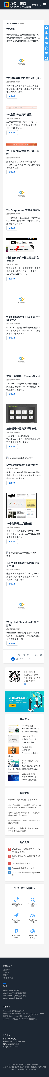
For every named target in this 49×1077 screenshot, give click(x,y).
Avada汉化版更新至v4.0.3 (23, 868)
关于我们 (6, 973)
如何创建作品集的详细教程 (21, 428)
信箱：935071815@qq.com (14, 1042)
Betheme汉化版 (28, 774)
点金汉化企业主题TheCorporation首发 (26, 873)
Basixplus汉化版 (29, 736)
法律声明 (6, 970)
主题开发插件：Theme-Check (23, 376)
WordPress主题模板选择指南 (14, 993)
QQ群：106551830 (10, 1047)
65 (36, 655)
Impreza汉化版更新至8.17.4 (14, 1011)
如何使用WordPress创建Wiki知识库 (26, 857)
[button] (44, 4)
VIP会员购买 (8, 978)
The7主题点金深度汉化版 (30, 762)
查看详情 (12, 96)
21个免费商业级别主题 (19, 523)
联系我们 (6, 975)
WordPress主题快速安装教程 (14, 996)
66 (41, 655)
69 (21, 659)
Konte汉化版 (27, 747)
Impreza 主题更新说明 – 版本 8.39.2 (22, 800)
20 (23, 655)
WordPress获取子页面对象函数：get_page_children (23, 1013)
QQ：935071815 (10, 1039)
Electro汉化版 (27, 726)
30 (28, 655)
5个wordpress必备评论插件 (22, 464)
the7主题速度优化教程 (21, 863)
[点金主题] (17, 5)
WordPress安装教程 (11, 990)
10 (19, 655)
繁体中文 (36, 5)
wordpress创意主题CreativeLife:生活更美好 (20, 1019)
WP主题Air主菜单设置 (19, 114)
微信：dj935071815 (11, 1044)
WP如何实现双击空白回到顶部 (23, 78)
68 (17, 659)
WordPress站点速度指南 (12, 998)
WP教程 (15, 23)
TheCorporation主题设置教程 (23, 210)
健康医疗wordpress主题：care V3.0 (17, 1016)
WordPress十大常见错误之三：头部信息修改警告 (26, 850)
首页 (8, 23)
